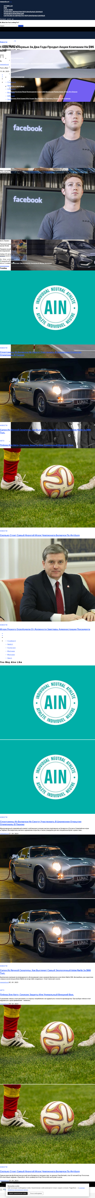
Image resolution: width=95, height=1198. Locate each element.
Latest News (8, 10)
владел (2, 256)
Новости (11, 49)
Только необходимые (36, 1193)
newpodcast (4, 64)
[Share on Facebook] (49, 633)
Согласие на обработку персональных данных (24, 15)
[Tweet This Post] (49, 635)
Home (5, 8)
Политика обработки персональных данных (23, 12)
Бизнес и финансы (15, 58)
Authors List (8, 6)
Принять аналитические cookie (17, 1193)
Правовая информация (14, 14)
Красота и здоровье (15, 86)
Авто (9, 68)
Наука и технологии (15, 77)
